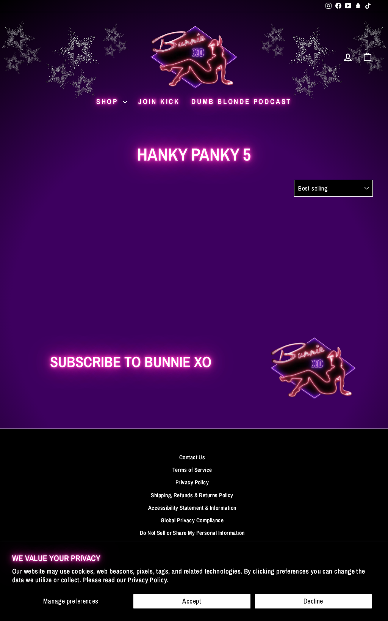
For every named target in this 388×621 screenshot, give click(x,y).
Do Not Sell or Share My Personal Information (192, 533)
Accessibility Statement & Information (192, 508)
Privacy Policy (192, 482)
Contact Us (192, 457)
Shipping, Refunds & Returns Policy (192, 495)
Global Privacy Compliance (192, 520)
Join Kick (159, 101)
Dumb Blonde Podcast (241, 101)
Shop (108, 101)
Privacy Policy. (148, 580)
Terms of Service (192, 470)
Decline (313, 601)
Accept (192, 601)
